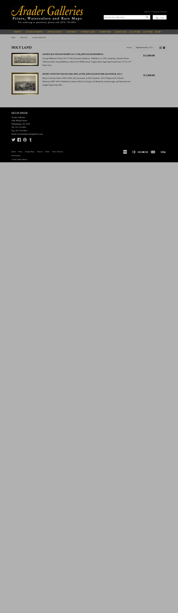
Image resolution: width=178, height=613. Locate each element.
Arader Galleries (22, 159)
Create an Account (159, 12)
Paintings (71, 32)
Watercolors (88, 32)
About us (40, 152)
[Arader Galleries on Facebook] (19, 140)
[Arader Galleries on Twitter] (13, 140)
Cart (161, 18)
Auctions (148, 32)
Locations (134, 32)
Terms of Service (57, 152)
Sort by (129, 47)
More (158, 32)
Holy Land (23, 37)
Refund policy (16, 156)
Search (13, 152)
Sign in (147, 12)
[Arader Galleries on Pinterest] (25, 140)
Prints (17, 32)
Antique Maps (54, 32)
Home (13, 37)
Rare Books (121, 32)
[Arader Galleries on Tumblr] (31, 140)
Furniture (105, 32)
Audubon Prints (34, 32)
